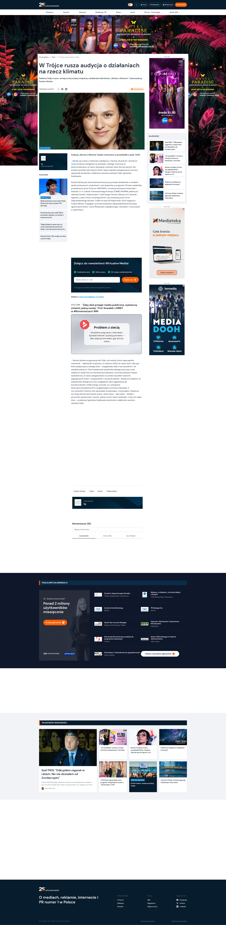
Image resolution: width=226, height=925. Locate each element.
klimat (100, 491)
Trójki (73, 164)
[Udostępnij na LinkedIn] (66, 89)
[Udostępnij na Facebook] (63, 89)
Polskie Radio (112, 491)
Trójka (91, 491)
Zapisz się (128, 280)
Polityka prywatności (148, 921)
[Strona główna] (49, 5)
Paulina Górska (79, 491)
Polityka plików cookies (179, 921)
